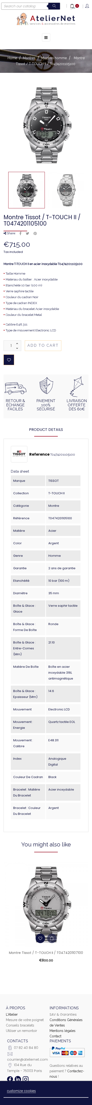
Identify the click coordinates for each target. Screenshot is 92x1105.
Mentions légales (62, 1031)
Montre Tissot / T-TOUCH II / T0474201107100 (46, 952)
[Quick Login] (87, 6)
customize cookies (21, 1091)
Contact (55, 1036)
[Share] (20, 233)
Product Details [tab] (46, 429)
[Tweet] (27, 233)
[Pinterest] (35, 233)
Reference (39, 454)
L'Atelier (12, 1014)
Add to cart (43, 345)
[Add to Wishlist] (9, 360)
